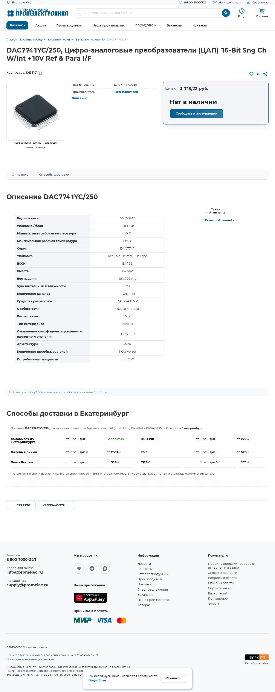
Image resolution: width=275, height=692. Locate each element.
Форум (213, 603)
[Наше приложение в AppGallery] (104, 598)
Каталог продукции (153, 574)
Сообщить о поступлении (196, 113)
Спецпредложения (153, 589)
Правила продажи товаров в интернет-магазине (231, 565)
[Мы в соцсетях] (79, 568)
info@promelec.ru (24, 572)
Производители (150, 579)
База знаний (217, 593)
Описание (79, 98)
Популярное (218, 598)
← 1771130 (21, 505)
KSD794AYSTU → (56, 505)
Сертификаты (219, 588)
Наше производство (154, 600)
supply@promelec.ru (27, 585)
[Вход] (241, 11)
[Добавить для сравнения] (258, 74)
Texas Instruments (126, 92)
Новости (144, 563)
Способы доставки (54, 174)
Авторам (144, 605)
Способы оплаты (221, 583)
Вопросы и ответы (222, 578)
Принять (173, 678)
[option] (36, 111)
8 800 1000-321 (21, 560)
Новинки (145, 584)
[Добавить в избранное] (251, 74)
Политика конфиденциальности (30, 659)
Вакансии (145, 594)
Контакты (145, 569)
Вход (241, 16)
